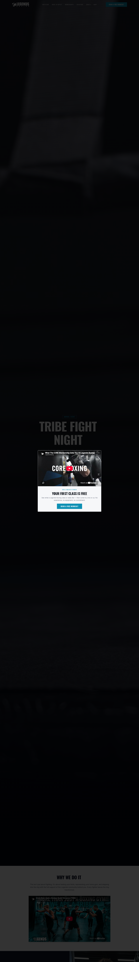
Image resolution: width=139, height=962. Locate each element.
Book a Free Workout (69, 506)
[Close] (99, 452)
